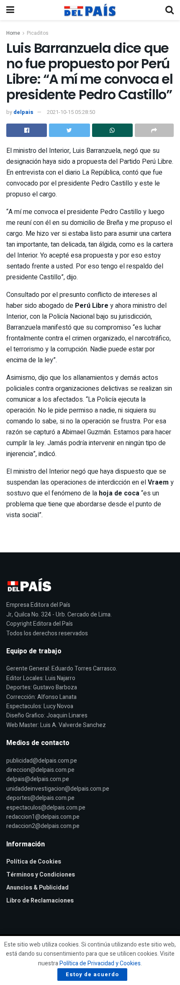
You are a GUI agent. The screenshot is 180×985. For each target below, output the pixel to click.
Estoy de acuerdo (92, 974)
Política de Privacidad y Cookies (100, 963)
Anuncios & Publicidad (37, 887)
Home (13, 33)
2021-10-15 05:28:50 (71, 112)
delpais (23, 112)
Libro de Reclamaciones (40, 900)
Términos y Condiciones (40, 874)
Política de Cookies (33, 861)
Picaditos (38, 33)
